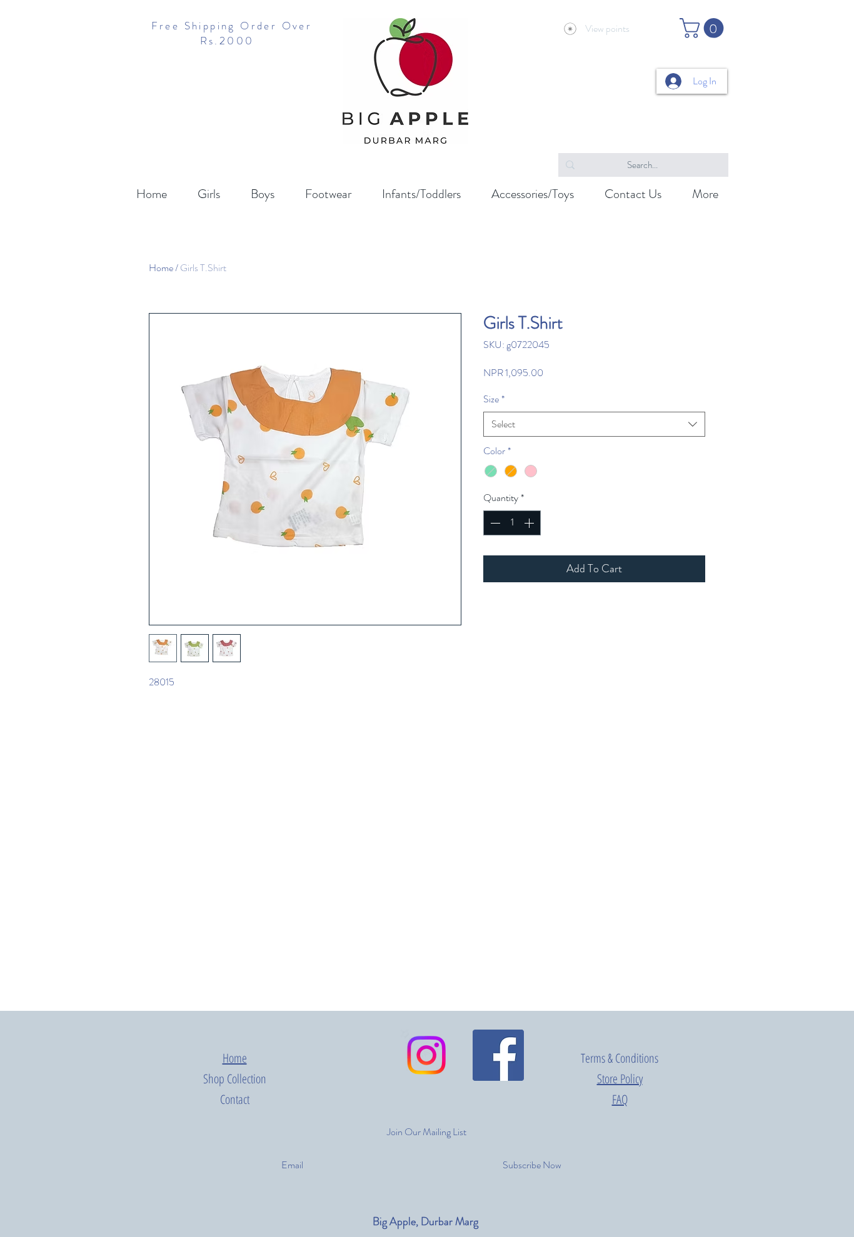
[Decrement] (494, 523)
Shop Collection (234, 1078)
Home (161, 268)
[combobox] (594, 424)
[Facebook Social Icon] (498, 1055)
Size (494, 399)
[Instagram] (426, 1055)
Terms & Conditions (619, 1058)
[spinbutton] (512, 523)
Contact (234, 1099)
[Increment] (530, 523)
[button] (704, 28)
